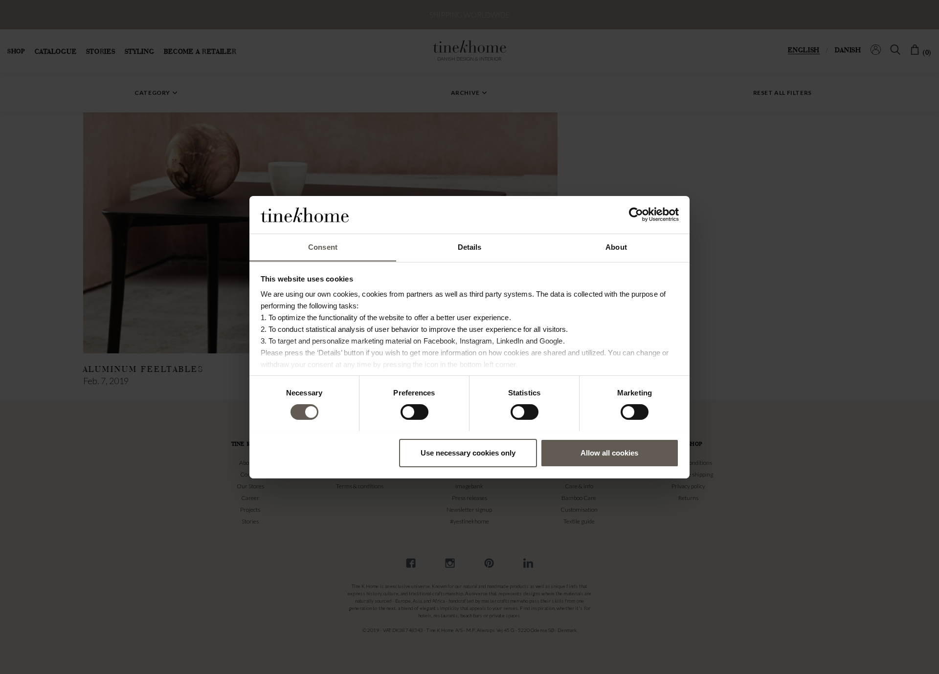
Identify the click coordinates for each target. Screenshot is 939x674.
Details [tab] (470, 246)
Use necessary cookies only (468, 452)
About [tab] (616, 246)
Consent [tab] (322, 246)
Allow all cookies (609, 452)
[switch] (414, 412)
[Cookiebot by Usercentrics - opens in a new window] (636, 214)
